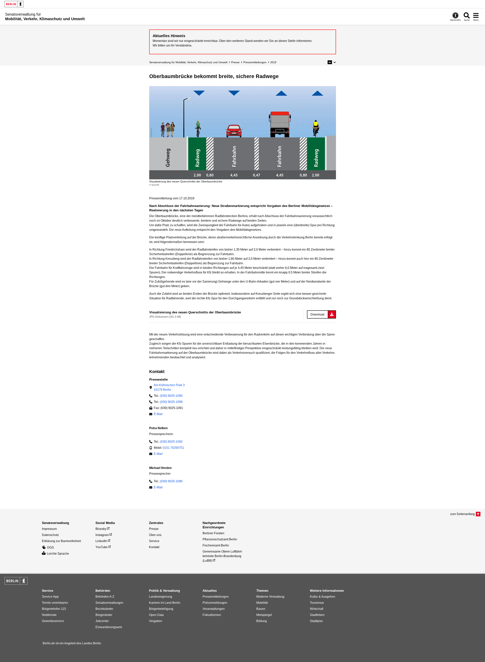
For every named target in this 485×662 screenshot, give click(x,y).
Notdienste (49, 614)
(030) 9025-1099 (171, 401)
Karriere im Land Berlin (164, 602)
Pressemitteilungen (216, 596)
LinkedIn (101, 541)
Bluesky (100, 528)
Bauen (260, 608)
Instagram (102, 535)
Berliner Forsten (213, 533)
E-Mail (158, 414)
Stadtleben (317, 614)
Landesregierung (160, 596)
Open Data (156, 614)
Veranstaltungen (214, 608)
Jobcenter (102, 621)
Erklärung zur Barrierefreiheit (61, 541)
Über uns (155, 535)
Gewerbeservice (53, 621)
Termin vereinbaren (55, 602)
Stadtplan (316, 621)
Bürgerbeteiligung (161, 608)
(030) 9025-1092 (171, 441)
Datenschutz (50, 535)
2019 (273, 62)
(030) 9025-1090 (171, 395)
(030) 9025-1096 (171, 481)
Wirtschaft (316, 608)
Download (317, 314)
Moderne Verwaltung (270, 596)
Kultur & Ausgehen (322, 596)
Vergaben (155, 621)
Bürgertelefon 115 (54, 608)
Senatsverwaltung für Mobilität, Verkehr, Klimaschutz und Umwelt (188, 62)
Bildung (261, 621)
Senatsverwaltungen (109, 602)
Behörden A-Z (104, 596)
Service (154, 541)
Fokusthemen (212, 614)
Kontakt (154, 547)
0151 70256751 (173, 447)
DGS (50, 547)
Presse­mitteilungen (254, 62)
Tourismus (317, 602)
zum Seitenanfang (462, 514)
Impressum (49, 528)
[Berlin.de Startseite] (14, 4)
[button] (332, 62)
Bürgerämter (103, 614)
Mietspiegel (264, 614)
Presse (235, 62)
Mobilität (262, 602)
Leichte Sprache (58, 553)
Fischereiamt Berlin (216, 545)
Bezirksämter (104, 608)
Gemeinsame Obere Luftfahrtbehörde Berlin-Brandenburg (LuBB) (222, 556)
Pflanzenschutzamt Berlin (220, 539)
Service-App (50, 596)
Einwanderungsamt (108, 627)
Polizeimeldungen (215, 602)
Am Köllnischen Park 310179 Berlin (169, 387)
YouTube (101, 547)
